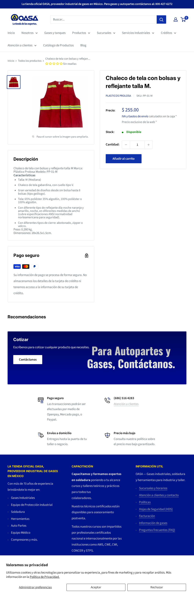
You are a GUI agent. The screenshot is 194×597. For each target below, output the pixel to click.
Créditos (166, 33)
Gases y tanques (55, 33)
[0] (183, 19)
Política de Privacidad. (44, 577)
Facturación (147, 516)
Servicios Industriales (136, 33)
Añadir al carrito (124, 158)
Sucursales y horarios (153, 488)
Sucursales (104, 33)
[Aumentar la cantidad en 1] (149, 145)
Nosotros (27, 33)
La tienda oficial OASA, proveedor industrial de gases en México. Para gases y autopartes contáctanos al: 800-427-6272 (97, 4)
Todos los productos (29, 61)
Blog (83, 45)
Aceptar (96, 587)
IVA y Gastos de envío (135, 116)
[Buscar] (161, 19)
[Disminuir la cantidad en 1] (126, 145)
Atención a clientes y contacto (159, 495)
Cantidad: (113, 144)
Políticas (145, 502)
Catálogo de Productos (58, 45)
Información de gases (153, 523)
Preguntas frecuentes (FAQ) (157, 530)
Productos (79, 33)
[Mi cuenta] (176, 19)
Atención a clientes (20, 45)
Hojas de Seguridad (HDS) (156, 509)
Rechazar (156, 587)
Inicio (11, 33)
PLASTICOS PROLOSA (118, 96)
